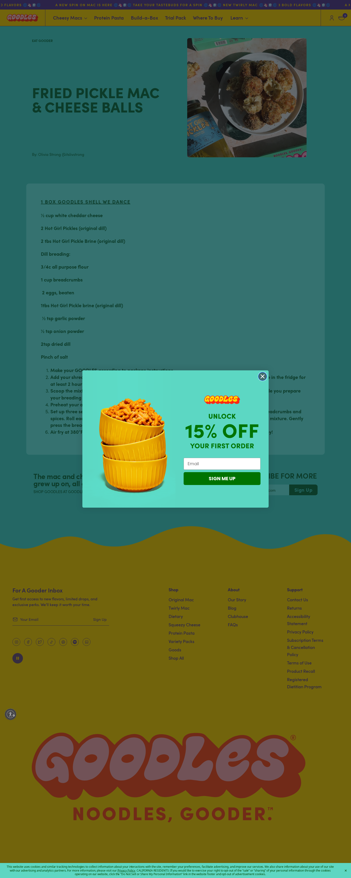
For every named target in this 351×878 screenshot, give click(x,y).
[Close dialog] (262, 376)
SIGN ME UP (222, 478)
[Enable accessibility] (10, 714)
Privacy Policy (126, 870)
